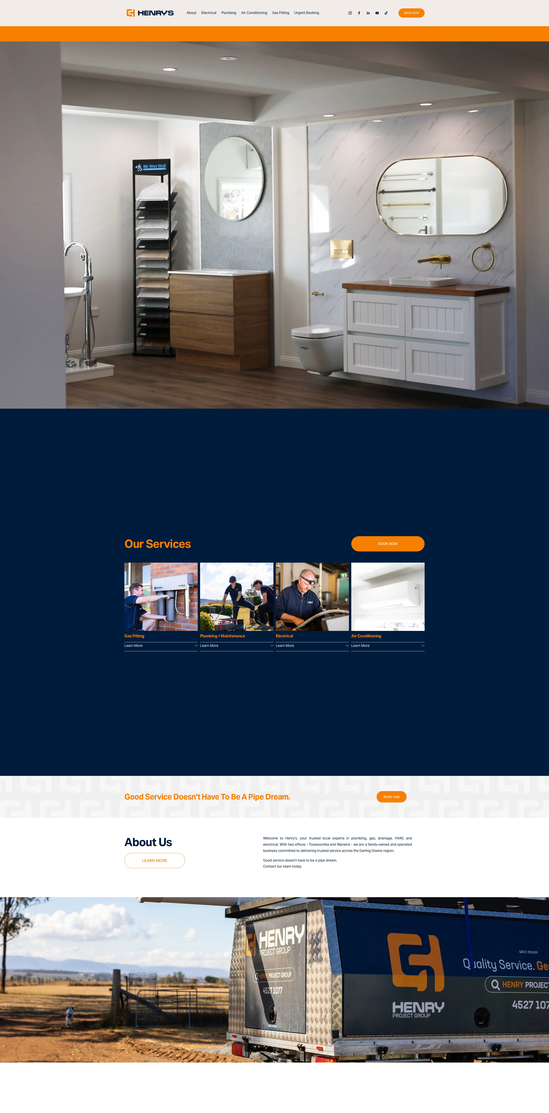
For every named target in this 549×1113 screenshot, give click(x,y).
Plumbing (228, 13)
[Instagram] (350, 13)
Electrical (208, 13)
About (191, 13)
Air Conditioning (254, 13)
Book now (391, 797)
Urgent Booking (306, 13)
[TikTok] (386, 13)
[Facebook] (359, 13)
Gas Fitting (280, 13)
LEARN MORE (154, 860)
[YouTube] (377, 13)
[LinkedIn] (368, 13)
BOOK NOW (411, 13)
